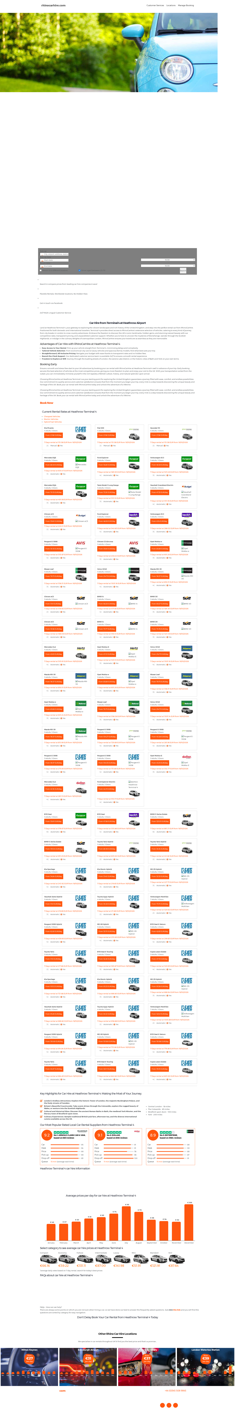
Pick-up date (45, 257)
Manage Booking (186, 5)
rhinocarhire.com (53, 5)
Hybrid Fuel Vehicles (53, 422)
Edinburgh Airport (88, 1350)
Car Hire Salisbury (147, 1350)
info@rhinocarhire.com (177, 1396)
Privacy (43, 1404)
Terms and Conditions (49, 1409)
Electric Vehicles (51, 419)
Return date (45, 263)
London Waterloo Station (206, 1350)
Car (43, 1144)
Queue (44, 1161)
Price (43, 1151)
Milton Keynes (29, 1350)
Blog (42, 1401)
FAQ (42, 1398)
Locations (170, 5)
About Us (44, 1395)
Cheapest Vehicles (52, 416)
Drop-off (45, 1158)
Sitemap (44, 1406)
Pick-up (43, 251)
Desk (43, 1148)
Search (183, 271)
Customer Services (155, 5)
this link (176, 1310)
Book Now (46, 402)
